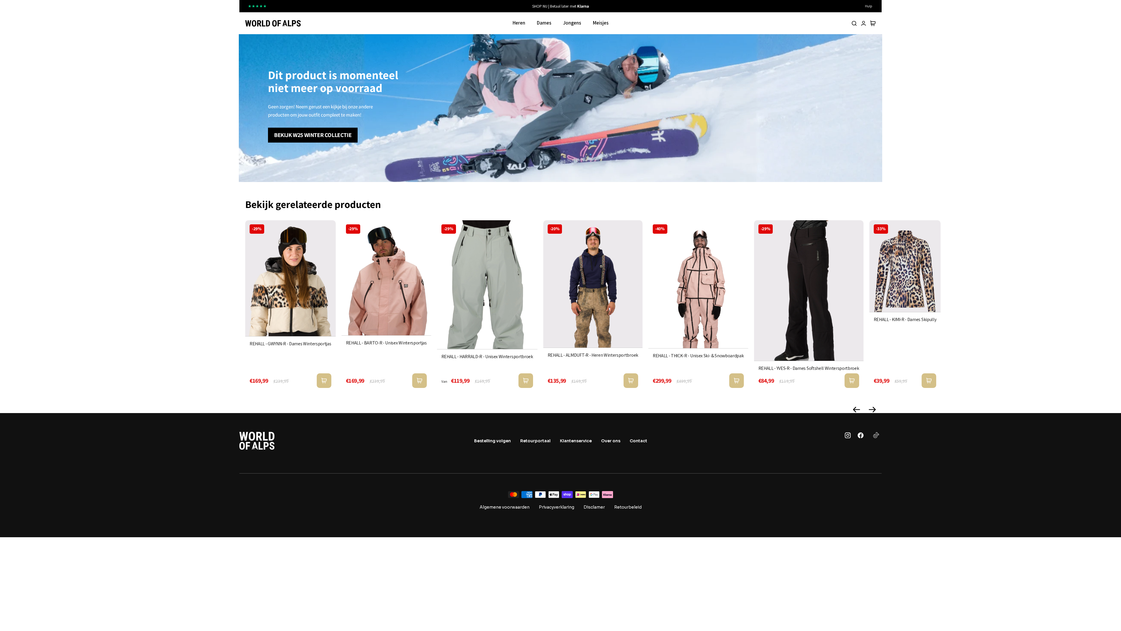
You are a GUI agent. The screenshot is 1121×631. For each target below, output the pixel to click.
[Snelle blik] (324, 380)
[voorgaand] (472, 6)
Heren (519, 23)
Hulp (868, 6)
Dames (544, 23)
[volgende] (648, 6)
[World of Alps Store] (273, 23)
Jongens (572, 23)
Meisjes (601, 23)
